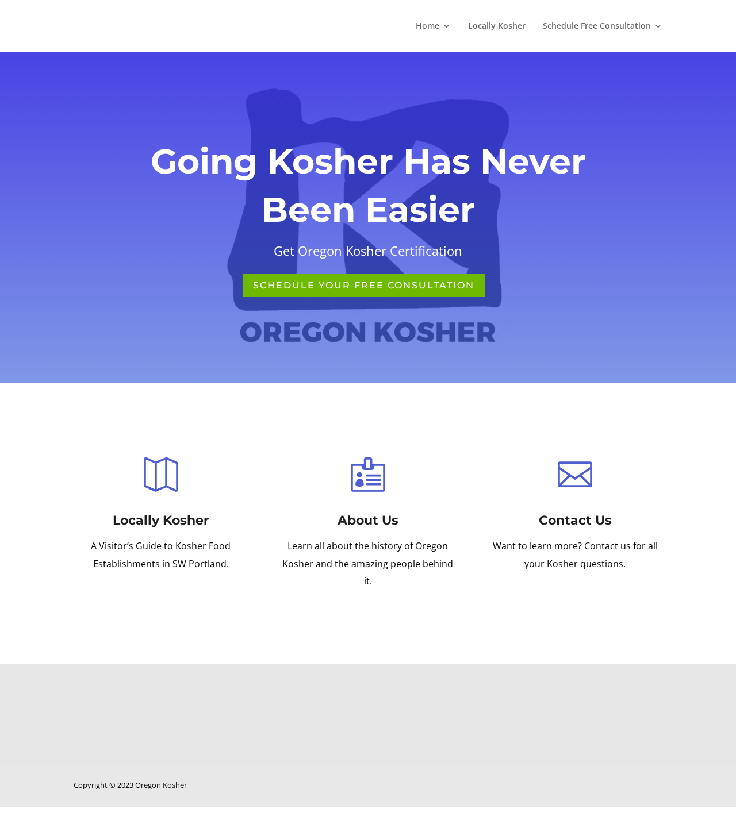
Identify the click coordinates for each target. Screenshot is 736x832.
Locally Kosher (497, 26)
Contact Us (575, 520)
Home (427, 26)
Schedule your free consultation (363, 285)
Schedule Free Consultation (597, 26)
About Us (368, 520)
